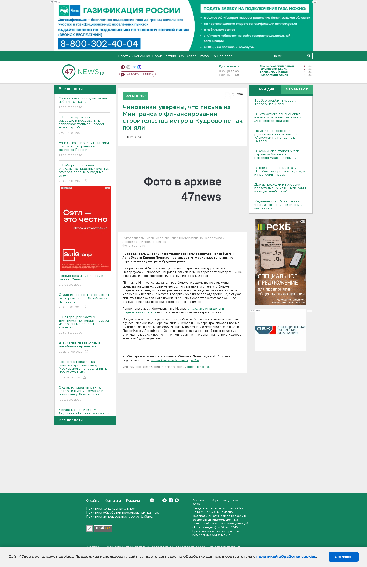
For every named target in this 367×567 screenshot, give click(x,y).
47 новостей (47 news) (212, 501)
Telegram (171, 500)
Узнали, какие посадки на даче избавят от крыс (84, 102)
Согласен (344, 557)
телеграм (134, 67)
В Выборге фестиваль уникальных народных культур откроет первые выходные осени (84, 173)
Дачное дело (222, 56)
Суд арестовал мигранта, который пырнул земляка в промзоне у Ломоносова (81, 393)
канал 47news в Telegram (169, 360)
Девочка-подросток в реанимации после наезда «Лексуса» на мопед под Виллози (276, 136)
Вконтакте (164, 500)
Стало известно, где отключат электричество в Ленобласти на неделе (84, 300)
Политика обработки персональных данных (122, 512)
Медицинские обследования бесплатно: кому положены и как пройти (278, 205)
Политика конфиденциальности (112, 508)
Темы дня (265, 89)
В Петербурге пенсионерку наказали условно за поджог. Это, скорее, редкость (278, 117)
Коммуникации (135, 96)
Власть (124, 56)
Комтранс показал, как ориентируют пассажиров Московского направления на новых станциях (83, 369)
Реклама (133, 500)
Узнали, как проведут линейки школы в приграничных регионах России (84, 149)
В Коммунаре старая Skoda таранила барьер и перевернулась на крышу (277, 154)
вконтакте (128, 67)
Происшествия (164, 56)
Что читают (297, 89)
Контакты (113, 500)
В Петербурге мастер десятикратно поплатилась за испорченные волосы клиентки (84, 325)
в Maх (195, 360)
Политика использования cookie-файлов (119, 516)
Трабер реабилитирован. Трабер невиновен (275, 102)
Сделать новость (139, 74)
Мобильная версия (123, 67)
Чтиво (204, 56)
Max (177, 500)
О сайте (93, 500)
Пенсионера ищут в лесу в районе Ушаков (81, 280)
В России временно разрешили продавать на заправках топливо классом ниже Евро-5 (82, 125)
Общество (188, 56)
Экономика (141, 56)
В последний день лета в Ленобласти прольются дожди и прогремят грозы (279, 171)
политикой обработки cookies (286, 556)
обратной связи (198, 367)
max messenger (139, 67)
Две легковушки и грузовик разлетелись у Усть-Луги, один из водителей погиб (280, 188)
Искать (309, 55)
